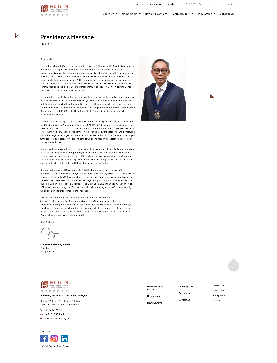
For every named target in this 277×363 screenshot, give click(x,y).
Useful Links (218, 290)
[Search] (211, 3)
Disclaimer (217, 300)
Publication (205, 13)
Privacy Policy (219, 295)
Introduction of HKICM (155, 288)
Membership (129, 13)
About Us (108, 13)
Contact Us (227, 13)
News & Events (154, 13)
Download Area (219, 285)
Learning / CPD (181, 13)
